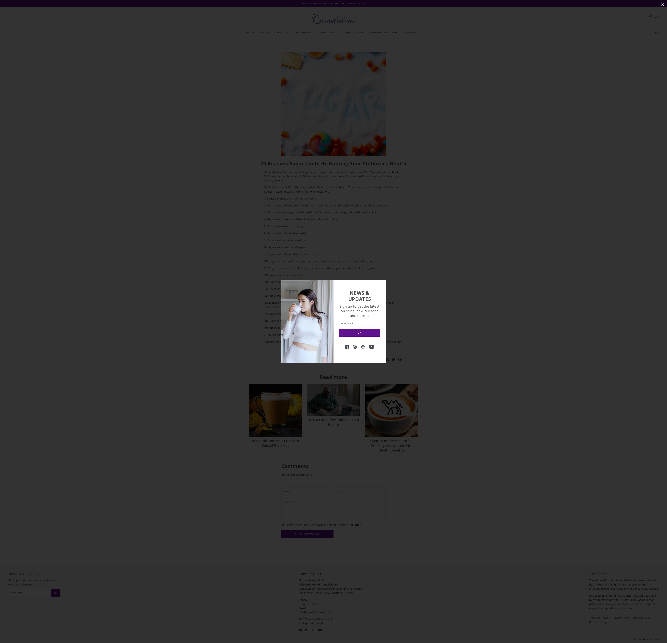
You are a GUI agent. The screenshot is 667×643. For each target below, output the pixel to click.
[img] (347, 346)
